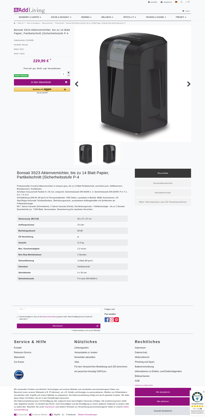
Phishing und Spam (144, 362)
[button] (42, 90)
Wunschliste (163, 173)
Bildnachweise (142, 376)
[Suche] (181, 2)
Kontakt (17, 348)
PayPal (57, 414)
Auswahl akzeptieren (163, 411)
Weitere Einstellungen (87, 414)
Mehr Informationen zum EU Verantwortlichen (163, 202)
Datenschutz (141, 352)
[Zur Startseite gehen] (14, 23)
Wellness (106, 17)
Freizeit (180, 17)
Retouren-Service (22, 352)
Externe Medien (40, 414)
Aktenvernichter (47, 23)
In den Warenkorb (41, 82)
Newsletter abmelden (84, 357)
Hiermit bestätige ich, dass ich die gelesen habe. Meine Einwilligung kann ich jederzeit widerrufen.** (55, 318)
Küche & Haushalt (60, 17)
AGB (137, 381)
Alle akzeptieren (163, 392)
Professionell (59, 23)
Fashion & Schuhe (155, 17)
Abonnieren (58, 326)
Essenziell (22, 414)
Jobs (76, 362)
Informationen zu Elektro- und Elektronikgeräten (158, 371)
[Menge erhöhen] (68, 72)
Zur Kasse (19, 362)
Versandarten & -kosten (85, 352)
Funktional (70, 414)
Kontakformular (163, 192)
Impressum (50, 407)
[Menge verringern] (68, 75)
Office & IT (128, 17)
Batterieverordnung (144, 366)
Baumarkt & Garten (29, 17)
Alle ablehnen (163, 401)
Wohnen (85, 17)
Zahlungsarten (81, 348)
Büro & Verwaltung (33, 23)
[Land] (176, 2)
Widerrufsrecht (142, 357)
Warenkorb (19, 357)
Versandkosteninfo (163, 183)
